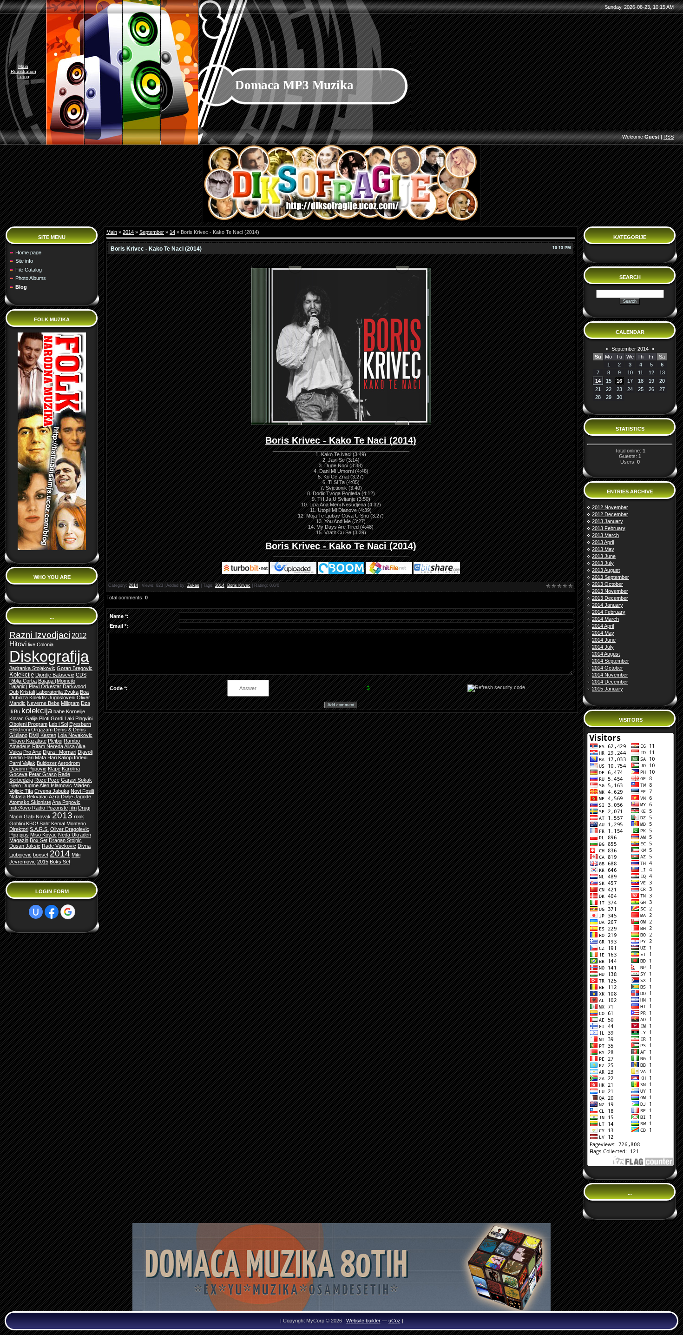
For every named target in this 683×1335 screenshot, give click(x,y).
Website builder (363, 1320)
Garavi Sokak (76, 780)
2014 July (603, 647)
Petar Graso (43, 774)
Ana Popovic (66, 802)
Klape (54, 768)
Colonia (45, 644)
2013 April (603, 542)
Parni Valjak (22, 763)
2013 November (610, 591)
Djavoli (85, 752)
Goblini (17, 823)
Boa (84, 692)
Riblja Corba (23, 681)
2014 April (603, 626)
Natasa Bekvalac (28, 796)
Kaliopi (65, 757)
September (151, 232)
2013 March (605, 535)
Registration (23, 71)
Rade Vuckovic (59, 846)
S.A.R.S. (39, 829)
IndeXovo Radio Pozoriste (38, 807)
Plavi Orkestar (45, 686)
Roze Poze (46, 780)
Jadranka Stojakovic (32, 668)
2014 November (610, 674)
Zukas (193, 585)
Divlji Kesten (42, 735)
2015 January (607, 688)
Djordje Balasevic (54, 674)
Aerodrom (69, 763)
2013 (62, 815)
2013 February (608, 528)
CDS (81, 674)
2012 (79, 635)
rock (79, 816)
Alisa (69, 746)
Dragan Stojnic (65, 840)
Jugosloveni (61, 697)
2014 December (610, 681)
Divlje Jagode (76, 796)
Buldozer (47, 763)
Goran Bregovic (74, 668)
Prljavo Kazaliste (27, 741)
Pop (13, 834)
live (31, 644)
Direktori (18, 829)
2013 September (610, 577)
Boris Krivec (238, 585)
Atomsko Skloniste (30, 802)
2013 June (604, 556)
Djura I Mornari (59, 752)
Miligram (70, 703)
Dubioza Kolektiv (28, 697)
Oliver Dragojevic (69, 829)
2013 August (606, 570)
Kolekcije (21, 674)
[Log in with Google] (67, 911)
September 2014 (630, 349)
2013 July (603, 563)
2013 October (607, 584)
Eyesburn (80, 724)
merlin (16, 757)
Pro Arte (32, 752)
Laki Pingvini (78, 718)
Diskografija (49, 656)
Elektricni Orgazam (31, 729)
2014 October (607, 668)
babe (59, 711)
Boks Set (60, 861)
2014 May (603, 633)
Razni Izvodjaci (39, 635)
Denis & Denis (70, 729)
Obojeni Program (28, 724)
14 (172, 232)
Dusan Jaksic (24, 846)
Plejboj (55, 741)
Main (23, 66)
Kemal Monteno (68, 823)
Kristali (27, 692)
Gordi (57, 718)
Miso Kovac (43, 834)
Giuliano (18, 735)
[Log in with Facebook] (52, 912)
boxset (40, 854)
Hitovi (17, 644)
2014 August (606, 654)
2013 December (610, 598)
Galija (31, 718)
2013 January (607, 521)
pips (24, 834)
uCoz (394, 1320)
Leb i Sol (58, 724)
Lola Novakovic (75, 735)
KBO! (32, 823)
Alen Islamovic (55, 785)
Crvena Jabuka (51, 791)
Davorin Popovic (27, 768)
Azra (54, 796)
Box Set (38, 840)
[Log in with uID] (36, 912)
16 (619, 381)
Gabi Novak (37, 816)
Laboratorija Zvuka (57, 692)
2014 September (610, 661)
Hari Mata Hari (40, 757)
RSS (668, 136)
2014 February (608, 612)
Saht (44, 823)
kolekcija (36, 710)
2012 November (610, 507)
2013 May (603, 549)
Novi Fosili (82, 791)
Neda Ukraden (74, 834)
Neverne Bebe (43, 703)
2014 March (605, 619)
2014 (60, 853)
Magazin (18, 840)
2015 (42, 861)
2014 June (604, 640)
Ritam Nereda (47, 746)
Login (23, 76)
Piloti (44, 718)
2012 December (610, 514)
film (73, 807)
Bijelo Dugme (24, 785)
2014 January (607, 605)
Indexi (80, 757)
